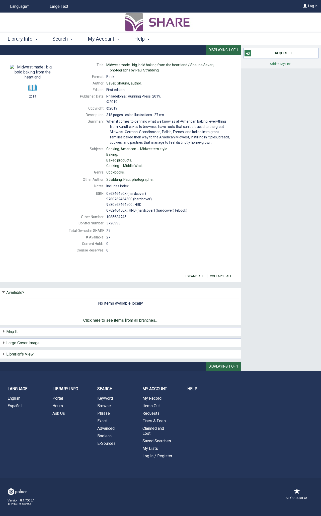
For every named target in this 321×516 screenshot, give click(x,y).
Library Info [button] (21, 39)
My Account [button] (102, 39)
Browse (104, 405)
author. (124, 83)
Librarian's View (20, 354)
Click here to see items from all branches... (120, 320)
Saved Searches (156, 441)
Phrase (103, 413)
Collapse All (221, 276)
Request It (283, 53)
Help (192, 388)
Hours (57, 405)
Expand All (195, 276)
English (14, 398)
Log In (312, 6)
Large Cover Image (23, 342)
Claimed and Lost (153, 431)
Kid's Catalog (297, 498)
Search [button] (60, 39)
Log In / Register (157, 456)
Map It (12, 331)
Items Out (151, 405)
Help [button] (140, 39)
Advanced (106, 428)
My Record (152, 398)
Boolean (104, 436)
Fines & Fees (154, 420)
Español (15, 405)
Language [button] (17, 388)
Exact (102, 420)
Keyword (105, 398)
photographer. (130, 180)
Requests (150, 413)
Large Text (59, 6)
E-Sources (106, 443)
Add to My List (280, 63)
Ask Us (58, 413)
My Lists (150, 448)
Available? (15, 292)
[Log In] (305, 6)
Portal (57, 398)
